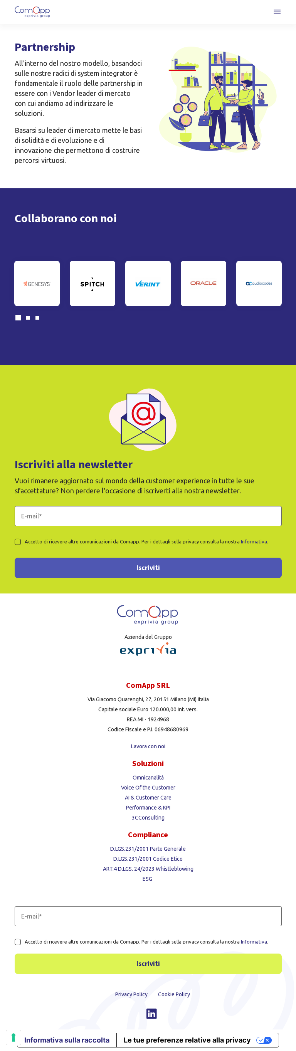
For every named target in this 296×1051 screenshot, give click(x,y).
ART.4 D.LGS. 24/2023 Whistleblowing (148, 869)
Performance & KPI (148, 808)
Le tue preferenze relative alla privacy (187, 1040)
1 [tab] (19, 319)
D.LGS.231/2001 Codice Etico (148, 859)
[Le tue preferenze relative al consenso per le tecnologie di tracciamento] (13, 1037)
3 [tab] (39, 319)
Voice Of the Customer (148, 787)
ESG (148, 879)
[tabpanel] (37, 283)
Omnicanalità (148, 777)
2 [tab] (30, 319)
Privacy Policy (132, 994)
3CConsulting (148, 818)
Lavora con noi (148, 746)
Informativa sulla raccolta (66, 1040)
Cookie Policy (174, 994)
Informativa (254, 541)
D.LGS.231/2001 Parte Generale (148, 849)
